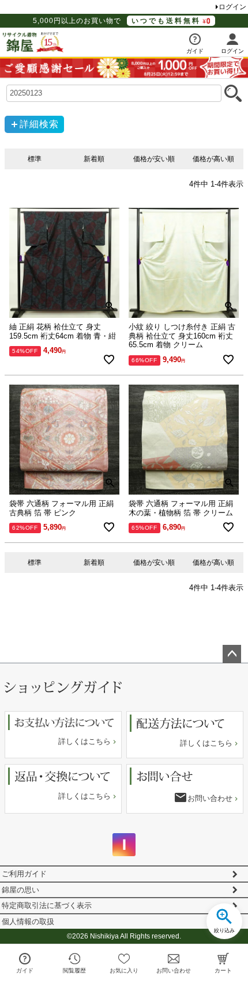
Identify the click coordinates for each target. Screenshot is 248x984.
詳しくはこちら (84, 741)
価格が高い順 (213, 159)
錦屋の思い (20, 890)
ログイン (232, 7)
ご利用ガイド (24, 873)
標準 (35, 159)
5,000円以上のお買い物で (117, 21)
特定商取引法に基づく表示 (47, 905)
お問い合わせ (209, 798)
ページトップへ (232, 654)
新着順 (94, 159)
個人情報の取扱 (28, 921)
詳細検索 (39, 124)
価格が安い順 (154, 159)
